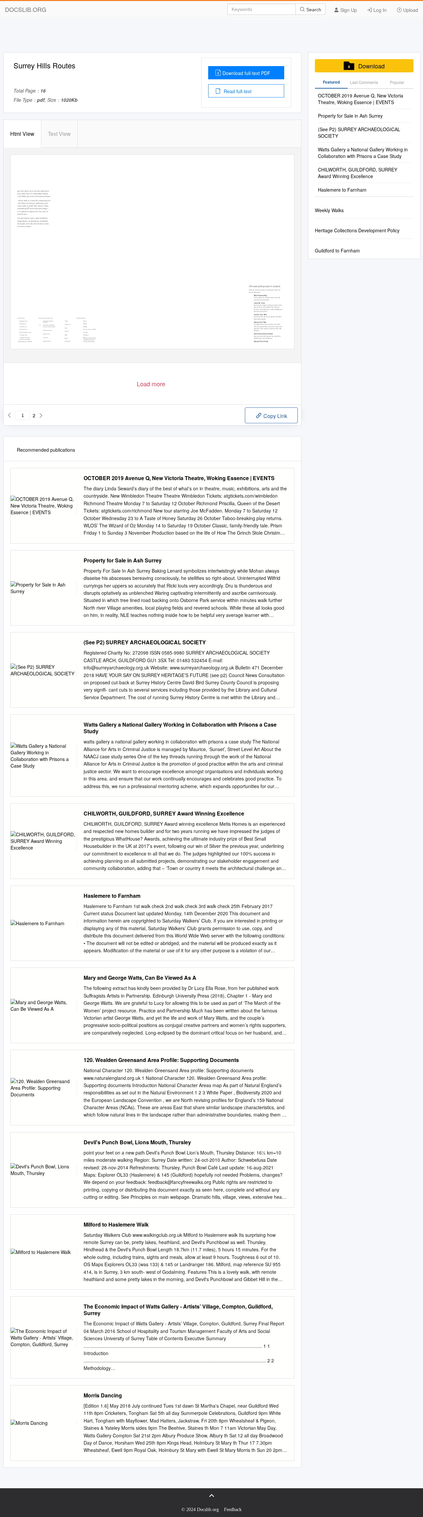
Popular (397, 82)
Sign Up (348, 10)
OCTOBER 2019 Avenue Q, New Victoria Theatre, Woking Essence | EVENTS (179, 478)
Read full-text (236, 91)
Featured (331, 82)
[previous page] (9, 415)
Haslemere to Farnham (112, 895)
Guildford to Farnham (337, 250)
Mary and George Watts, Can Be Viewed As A (140, 977)
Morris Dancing (103, 1395)
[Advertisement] (211, 37)
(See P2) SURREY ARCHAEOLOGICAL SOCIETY (145, 642)
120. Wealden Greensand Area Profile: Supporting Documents (161, 1060)
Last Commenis (364, 82)
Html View (22, 133)
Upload (410, 10)
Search (313, 9)
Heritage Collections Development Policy (357, 230)
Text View (59, 133)
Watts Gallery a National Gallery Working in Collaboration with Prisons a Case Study (180, 728)
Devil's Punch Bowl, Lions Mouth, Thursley (137, 1142)
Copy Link (274, 416)
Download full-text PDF (246, 73)
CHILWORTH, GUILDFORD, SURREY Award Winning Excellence (164, 813)
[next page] (41, 415)
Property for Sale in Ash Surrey (123, 560)
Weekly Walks (329, 210)
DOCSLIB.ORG (25, 9)
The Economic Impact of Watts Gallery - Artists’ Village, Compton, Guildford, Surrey (178, 1309)
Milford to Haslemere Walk (116, 1224)
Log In (379, 10)
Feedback (233, 1509)
